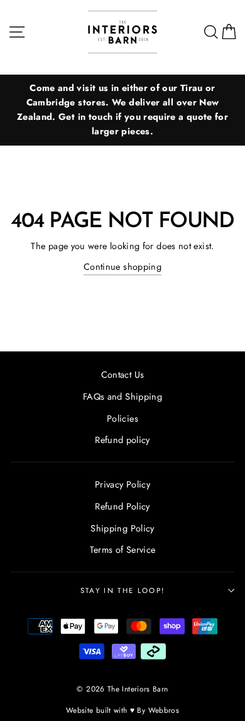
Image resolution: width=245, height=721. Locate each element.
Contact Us (122, 374)
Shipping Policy (122, 528)
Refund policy (122, 440)
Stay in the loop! (122, 590)
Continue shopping (122, 266)
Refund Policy (122, 506)
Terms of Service (123, 549)
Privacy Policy (122, 484)
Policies (122, 418)
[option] (122, 110)
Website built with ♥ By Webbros (122, 710)
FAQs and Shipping (122, 396)
